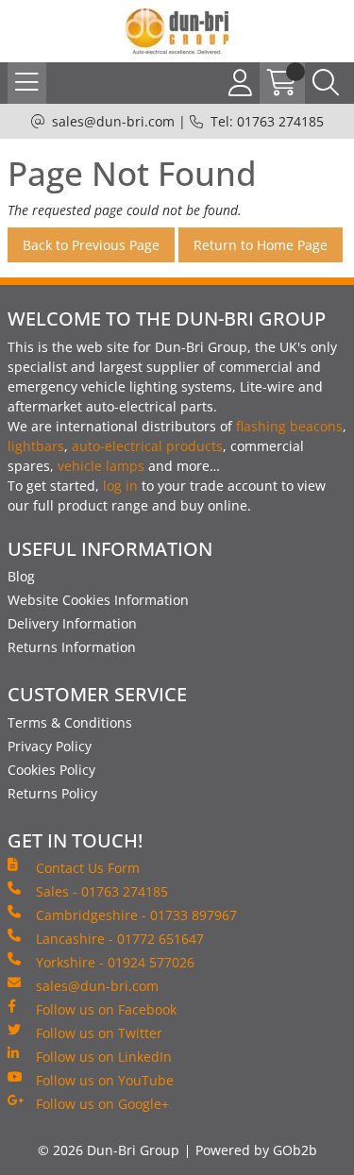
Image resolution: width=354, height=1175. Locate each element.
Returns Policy (52, 793)
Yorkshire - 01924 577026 (115, 962)
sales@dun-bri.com (113, 121)
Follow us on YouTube (105, 1080)
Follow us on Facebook (106, 1009)
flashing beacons (289, 426)
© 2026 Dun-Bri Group (108, 1150)
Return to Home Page (261, 245)
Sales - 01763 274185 (102, 891)
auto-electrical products (147, 446)
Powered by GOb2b (256, 1150)
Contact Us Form (88, 868)
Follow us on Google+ (102, 1104)
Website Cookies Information (98, 600)
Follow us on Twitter (99, 1033)
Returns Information (72, 647)
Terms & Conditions (70, 722)
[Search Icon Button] (325, 83)
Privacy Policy (50, 746)
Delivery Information (72, 623)
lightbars (36, 446)
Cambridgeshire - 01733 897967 (136, 915)
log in (120, 486)
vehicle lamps (101, 466)
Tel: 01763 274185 (267, 121)
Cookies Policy (51, 770)
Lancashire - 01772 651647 (120, 939)
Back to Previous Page (91, 245)
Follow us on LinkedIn (104, 1057)
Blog (21, 576)
